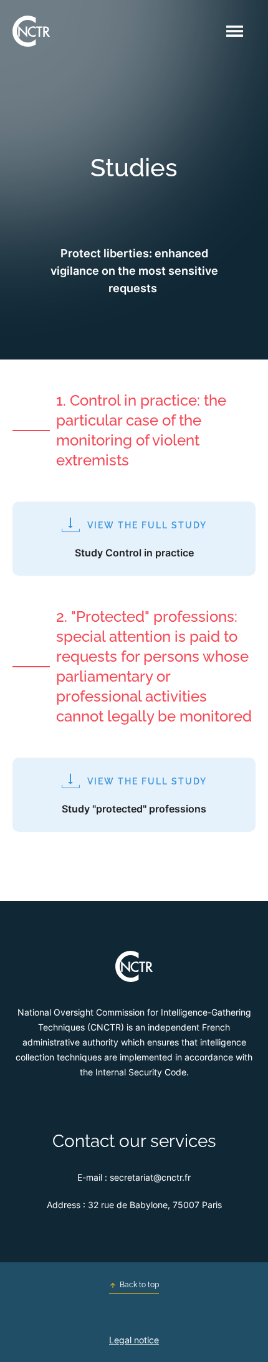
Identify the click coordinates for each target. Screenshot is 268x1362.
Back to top (139, 1284)
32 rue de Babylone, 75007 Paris (155, 1204)
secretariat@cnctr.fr (150, 1177)
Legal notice (134, 1340)
